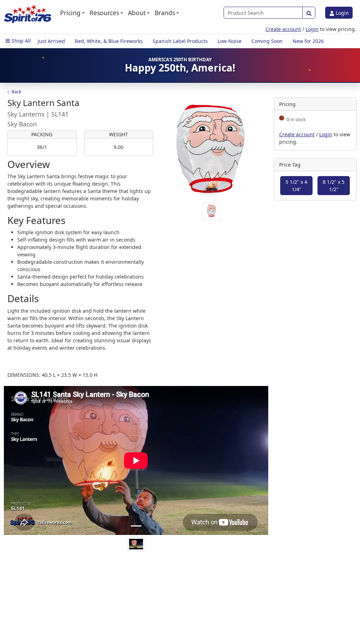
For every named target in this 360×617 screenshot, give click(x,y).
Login (341, 13)
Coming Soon (267, 41)
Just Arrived (51, 41)
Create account (283, 29)
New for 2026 (308, 41)
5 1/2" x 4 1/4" (296, 186)
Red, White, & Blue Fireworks (109, 41)
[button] (72, 13)
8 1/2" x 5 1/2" (334, 186)
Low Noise (230, 41)
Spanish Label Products (180, 41)
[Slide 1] (136, 526)
